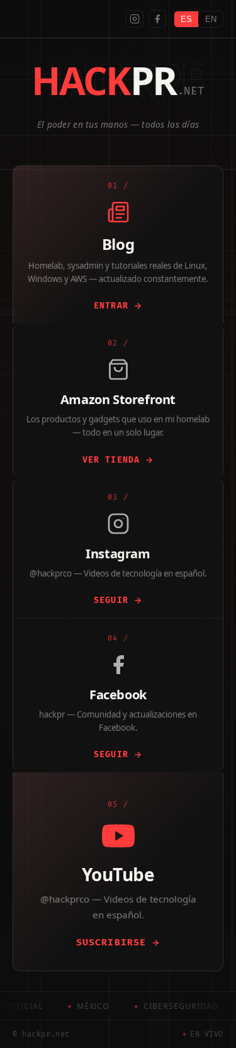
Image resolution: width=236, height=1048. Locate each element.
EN (210, 19)
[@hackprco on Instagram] (134, 19)
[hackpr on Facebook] (157, 19)
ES (186, 19)
